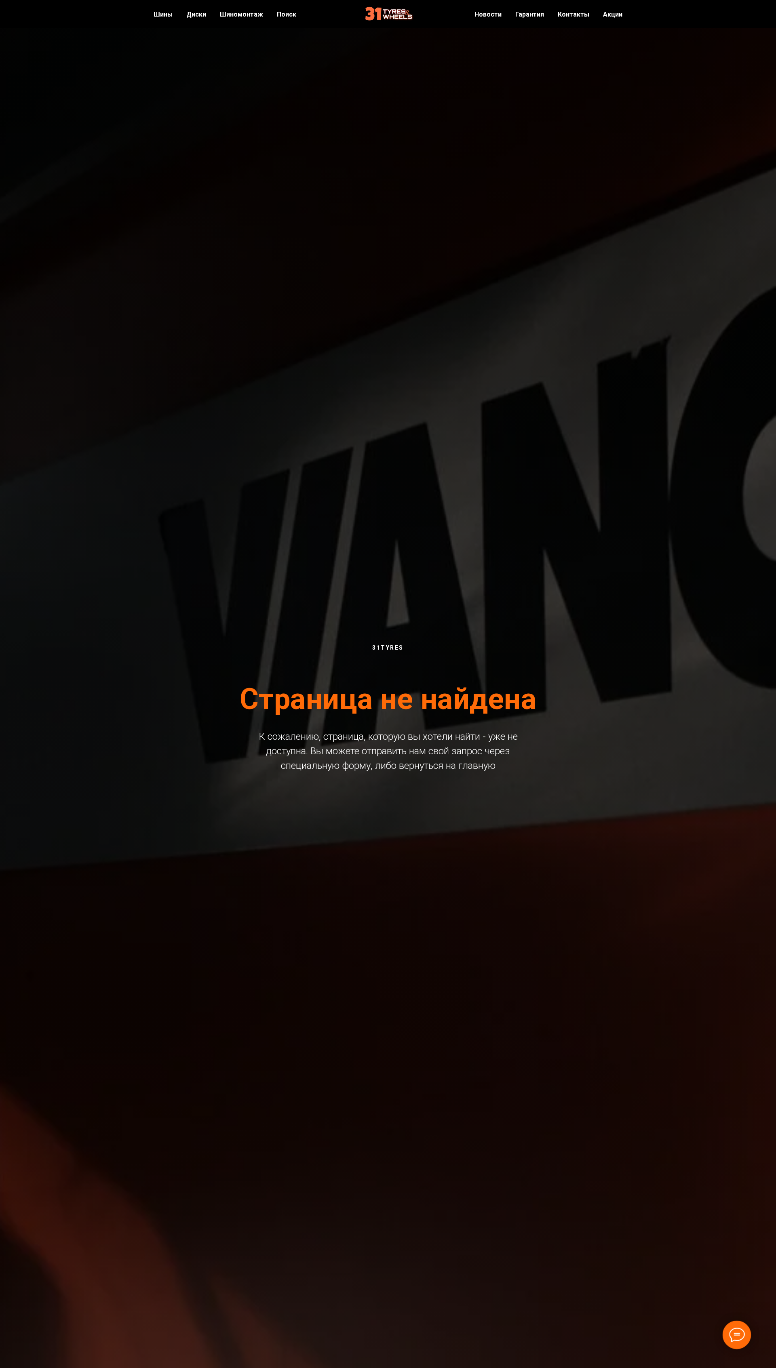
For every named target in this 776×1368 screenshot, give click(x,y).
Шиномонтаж (241, 14)
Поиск (286, 14)
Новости (488, 14)
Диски (196, 14)
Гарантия (529, 14)
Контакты (573, 14)
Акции (612, 14)
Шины (163, 14)
